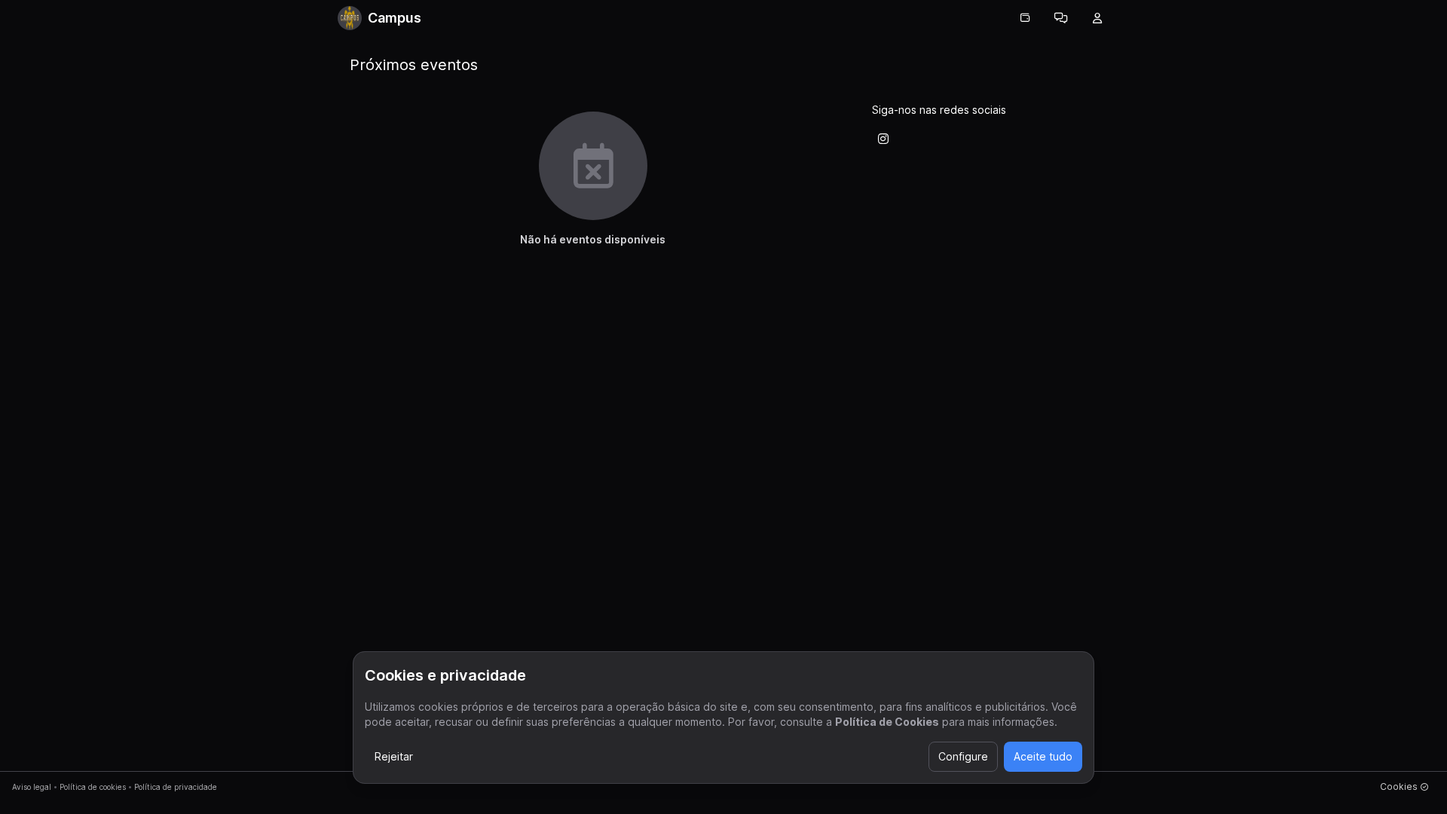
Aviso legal (31, 786)
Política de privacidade (175, 786)
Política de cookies (93, 786)
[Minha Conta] (1097, 18)
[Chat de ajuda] (1061, 18)
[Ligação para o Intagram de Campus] (883, 139)
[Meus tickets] (1025, 18)
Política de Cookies (887, 721)
